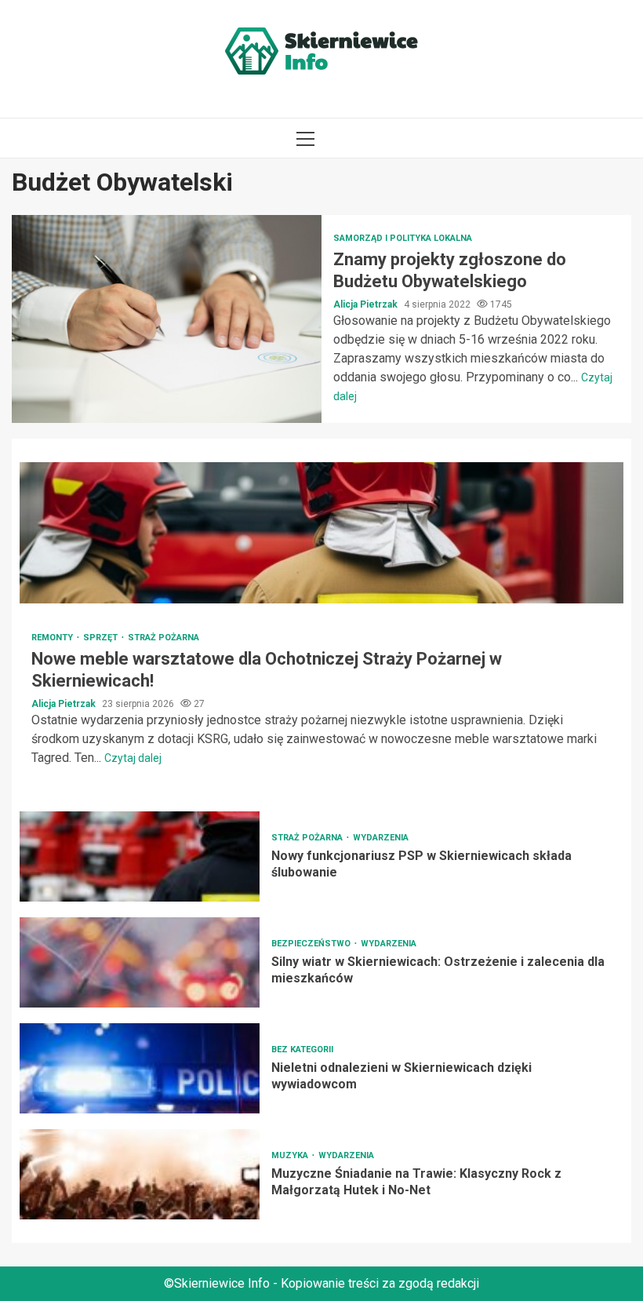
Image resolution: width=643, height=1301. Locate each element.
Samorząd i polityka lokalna (402, 238)
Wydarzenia (381, 837)
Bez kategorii (302, 1049)
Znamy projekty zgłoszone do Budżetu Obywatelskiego (167, 319)
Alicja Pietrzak (366, 304)
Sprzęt (101, 637)
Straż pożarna (163, 637)
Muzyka (291, 1155)
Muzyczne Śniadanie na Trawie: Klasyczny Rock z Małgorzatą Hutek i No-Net (140, 1174)
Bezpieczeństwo (312, 943)
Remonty (53, 637)
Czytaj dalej (133, 758)
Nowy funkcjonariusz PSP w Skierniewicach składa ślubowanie (140, 856)
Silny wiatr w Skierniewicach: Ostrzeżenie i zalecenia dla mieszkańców (140, 962)
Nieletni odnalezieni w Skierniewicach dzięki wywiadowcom (140, 1068)
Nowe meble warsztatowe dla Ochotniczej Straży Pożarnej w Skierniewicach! (321, 532)
